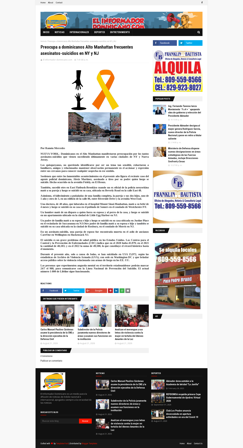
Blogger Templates (89, 443)
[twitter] (190, 43)
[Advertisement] (173, 342)
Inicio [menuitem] (46, 32)
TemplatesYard (62, 443)
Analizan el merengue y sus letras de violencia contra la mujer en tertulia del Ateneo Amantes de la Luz (128, 425)
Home (42, 2)
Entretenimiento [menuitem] (120, 32)
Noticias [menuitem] (59, 32)
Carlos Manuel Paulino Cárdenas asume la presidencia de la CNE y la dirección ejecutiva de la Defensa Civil (128, 386)
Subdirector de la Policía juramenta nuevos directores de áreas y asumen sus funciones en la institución (128, 405)
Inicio (42, 41)
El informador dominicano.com (57, 59)
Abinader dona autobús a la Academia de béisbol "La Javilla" (182, 383)
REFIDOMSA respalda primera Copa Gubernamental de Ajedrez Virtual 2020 (183, 397)
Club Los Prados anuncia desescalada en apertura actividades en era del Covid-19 (182, 413)
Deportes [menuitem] (99, 32)
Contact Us (198, 443)
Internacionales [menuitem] (79, 32)
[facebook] (201, 2)
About (50, 2)
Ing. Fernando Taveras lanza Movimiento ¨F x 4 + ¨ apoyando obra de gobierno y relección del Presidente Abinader (184, 111)
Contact (59, 2)
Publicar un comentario (51, 360)
